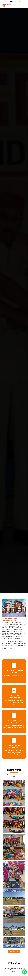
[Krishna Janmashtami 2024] (14, 786)
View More (14, 951)
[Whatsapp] (24, 972)
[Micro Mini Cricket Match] (14, 886)
